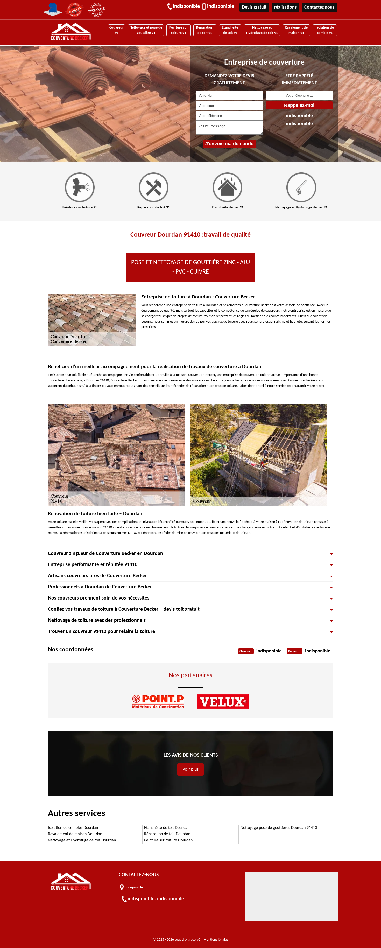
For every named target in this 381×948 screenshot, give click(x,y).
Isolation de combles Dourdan (73, 828)
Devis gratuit (254, 7)
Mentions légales (215, 940)
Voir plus (190, 769)
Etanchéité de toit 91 (230, 30)
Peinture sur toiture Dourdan (168, 840)
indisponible (186, 6)
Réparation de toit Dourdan (167, 834)
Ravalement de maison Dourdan (75, 834)
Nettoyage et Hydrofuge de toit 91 (262, 30)
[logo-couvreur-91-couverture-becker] (71, 32)
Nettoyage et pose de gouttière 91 (146, 30)
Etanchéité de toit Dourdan (166, 828)
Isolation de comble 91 (325, 30)
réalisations (285, 7)
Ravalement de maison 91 (296, 30)
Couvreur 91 (116, 30)
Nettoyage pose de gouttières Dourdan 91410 (279, 828)
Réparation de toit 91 (204, 30)
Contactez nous (319, 7)
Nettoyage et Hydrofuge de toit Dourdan (82, 840)
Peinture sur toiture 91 (178, 30)
